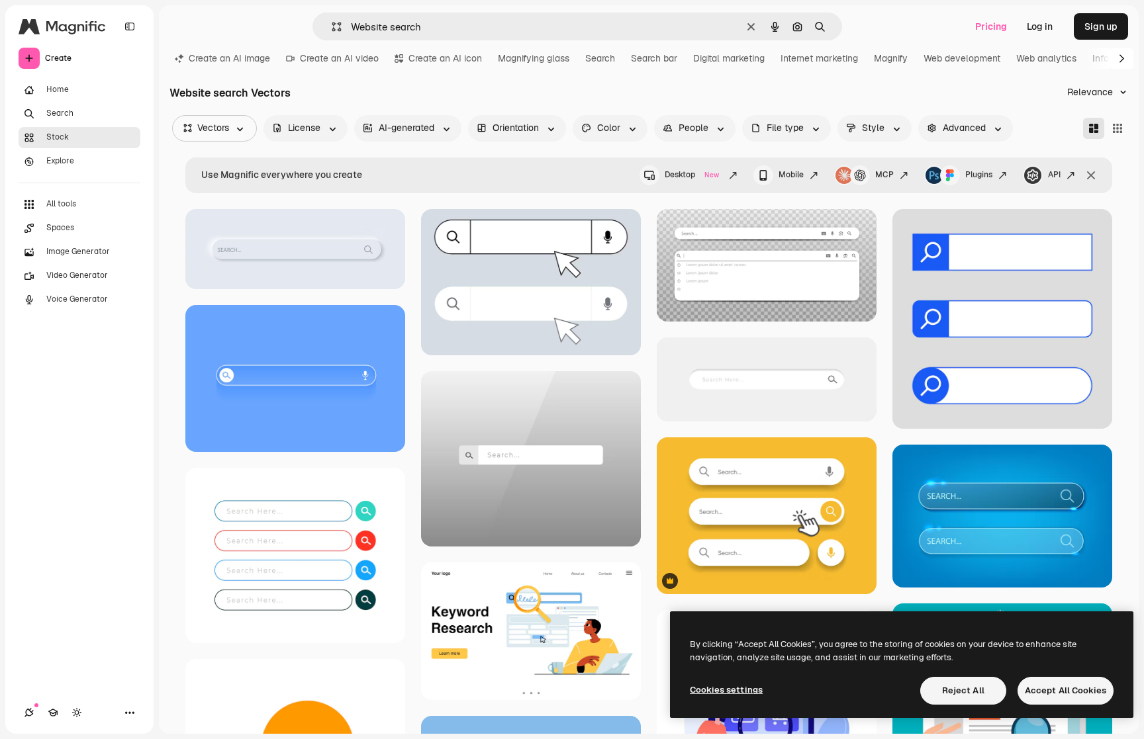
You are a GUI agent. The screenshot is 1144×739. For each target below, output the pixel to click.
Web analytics (1046, 58)
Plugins (978, 174)
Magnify (891, 58)
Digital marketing (729, 58)
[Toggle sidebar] (129, 26)
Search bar (654, 58)
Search (600, 58)
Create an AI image (229, 58)
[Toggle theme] (76, 712)
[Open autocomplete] (331, 27)
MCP (884, 174)
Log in (1040, 26)
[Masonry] (1093, 128)
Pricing (991, 26)
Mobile (791, 174)
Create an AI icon (445, 58)
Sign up (1101, 26)
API (1054, 174)
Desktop (692, 174)
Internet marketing (819, 58)
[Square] (1117, 128)
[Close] (1091, 175)
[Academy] (53, 712)
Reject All (963, 690)
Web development (962, 58)
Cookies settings (726, 689)
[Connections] (29, 712)
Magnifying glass (533, 58)
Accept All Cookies (1065, 690)
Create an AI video (339, 58)
